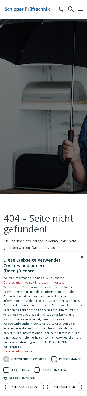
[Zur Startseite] (27, 9)
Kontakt (58, 282)
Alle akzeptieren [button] (24, 387)
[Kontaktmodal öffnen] (61, 9)
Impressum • (44, 282)
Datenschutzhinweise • (19, 282)
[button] (80, 9)
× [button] (82, 257)
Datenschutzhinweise (17, 351)
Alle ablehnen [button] (64, 387)
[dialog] (43, 324)
